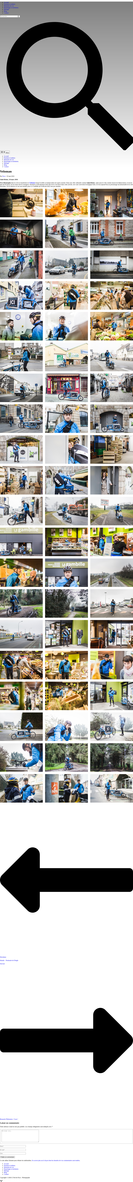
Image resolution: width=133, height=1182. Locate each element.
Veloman (32, 183)
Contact (6, 13)
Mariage (6, 9)
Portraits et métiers (9, 4)
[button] (66, 149)
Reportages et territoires (11, 7)
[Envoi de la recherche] (19, 16)
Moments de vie (9, 6)
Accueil (6, 2)
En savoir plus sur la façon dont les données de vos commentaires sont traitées (56, 1160)
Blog (5, 11)
